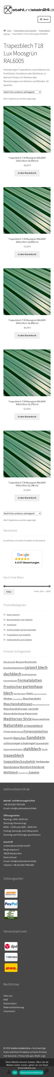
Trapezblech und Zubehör (25, 30)
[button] (27, 558)
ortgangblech (33, 726)
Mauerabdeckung (13, 713)
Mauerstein (31, 713)
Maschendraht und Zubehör (20, 619)
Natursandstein (41, 719)
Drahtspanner (29, 674)
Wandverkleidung (32, 767)
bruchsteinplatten (13, 668)
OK (14, 1072)
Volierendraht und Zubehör (19, 639)
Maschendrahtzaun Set (41, 705)
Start (9, 30)
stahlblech (32, 748)
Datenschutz (10, 1003)
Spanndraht (42, 743)
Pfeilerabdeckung (13, 731)
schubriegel (28, 743)
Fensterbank (10, 680)
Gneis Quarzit (13, 614)
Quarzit (8, 738)
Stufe (45, 749)
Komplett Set (17, 699)
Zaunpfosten (23, 773)
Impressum (9, 1011)
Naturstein (13, 725)
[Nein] (50, 1067)
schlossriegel (11, 743)
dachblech (12, 673)
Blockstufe (9, 662)
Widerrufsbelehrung (13, 1007)
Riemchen (19, 738)
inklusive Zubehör (40, 694)
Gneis (29, 693)
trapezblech (13, 755)
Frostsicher (12, 686)
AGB (5, 999)
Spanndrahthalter (13, 749)
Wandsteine (11, 767)
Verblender (43, 761)
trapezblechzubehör (19, 761)
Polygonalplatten (35, 731)
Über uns (7, 995)
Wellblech (10, 772)
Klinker (7, 698)
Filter (8, 591)
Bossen (20, 662)
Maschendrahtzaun (17, 704)
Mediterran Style (17, 718)
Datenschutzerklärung (31, 1072)
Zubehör (33, 772)
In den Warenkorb (27, 172)
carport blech (36, 667)
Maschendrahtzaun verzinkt (21, 709)
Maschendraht (32, 698)
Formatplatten (30, 680)
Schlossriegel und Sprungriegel (21, 629)
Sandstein (11, 624)
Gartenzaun (19, 693)
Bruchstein (31, 662)
